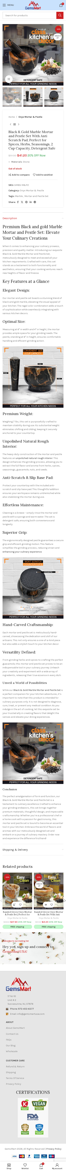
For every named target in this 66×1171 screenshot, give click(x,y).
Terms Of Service (15, 1078)
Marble (19, 196)
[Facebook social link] (18, 202)
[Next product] (19, 124)
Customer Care (15, 1060)
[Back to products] (15, 124)
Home (11, 116)
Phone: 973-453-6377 (22, 1008)
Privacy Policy (13, 1084)
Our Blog (10, 1045)
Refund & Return (15, 1066)
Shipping (11, 1072)
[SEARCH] (59, 15)
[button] (6, 54)
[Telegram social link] (35, 202)
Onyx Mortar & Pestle (30, 116)
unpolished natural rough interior (34, 458)
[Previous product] (10, 124)
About (9, 1022)
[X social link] (22, 202)
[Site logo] (33, 4)
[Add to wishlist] (20, 905)
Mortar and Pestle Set (36, 196)
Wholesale (11, 1051)
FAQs (9, 1039)
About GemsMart (15, 1028)
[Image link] (18, 983)
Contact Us (12, 1033)
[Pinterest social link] (26, 202)
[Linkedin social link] (31, 202)
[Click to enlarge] (9, 79)
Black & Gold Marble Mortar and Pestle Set (37, 690)
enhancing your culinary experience (22, 551)
